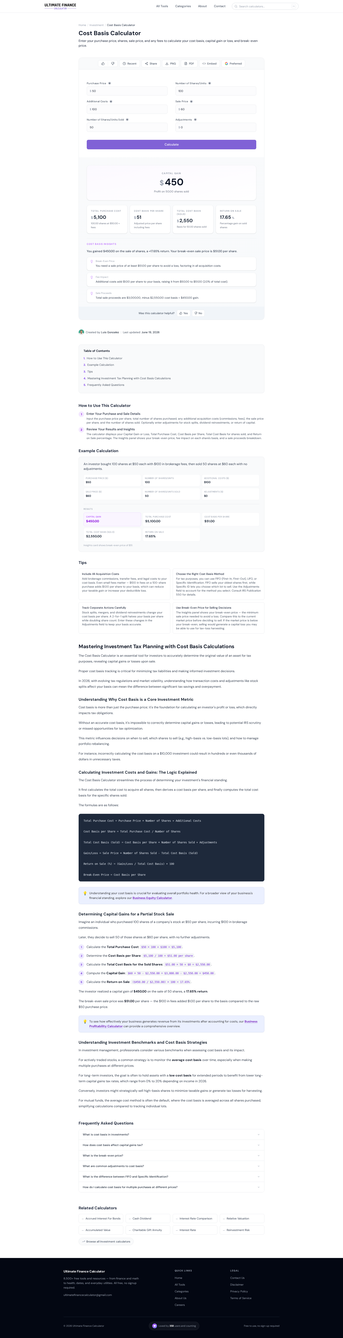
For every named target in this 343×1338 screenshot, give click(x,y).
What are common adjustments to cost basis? (113, 1166)
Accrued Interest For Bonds (100, 1218)
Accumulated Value (95, 1230)
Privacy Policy (239, 1291)
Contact (219, 6)
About (202, 6)
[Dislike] (113, 63)
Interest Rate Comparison (193, 1218)
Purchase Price (96, 83)
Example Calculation (100, 365)
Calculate (172, 144)
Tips (90, 371)
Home (82, 25)
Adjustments (183, 119)
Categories (183, 6)
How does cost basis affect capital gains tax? (113, 1145)
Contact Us (237, 1278)
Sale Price (181, 101)
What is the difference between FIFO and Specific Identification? (125, 1176)
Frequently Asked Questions (105, 385)
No (200, 313)
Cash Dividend (139, 1218)
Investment (97, 25)
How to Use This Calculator (104, 358)
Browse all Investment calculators (108, 1241)
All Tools (162, 6)
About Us (180, 1298)
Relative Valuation (235, 1218)
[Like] (103, 63)
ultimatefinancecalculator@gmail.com (88, 1295)
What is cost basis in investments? (106, 1134)
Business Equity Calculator (152, 898)
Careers (180, 1305)
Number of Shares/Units (190, 83)
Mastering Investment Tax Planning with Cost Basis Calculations (129, 378)
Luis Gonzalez (110, 332)
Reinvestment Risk (236, 1230)
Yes (185, 313)
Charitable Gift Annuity (145, 1230)
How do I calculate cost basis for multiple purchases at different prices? (130, 1187)
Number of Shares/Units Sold (105, 119)
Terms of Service (240, 1298)
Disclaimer (237, 1284)
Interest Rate (185, 1230)
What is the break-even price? (103, 1155)
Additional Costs (97, 101)
